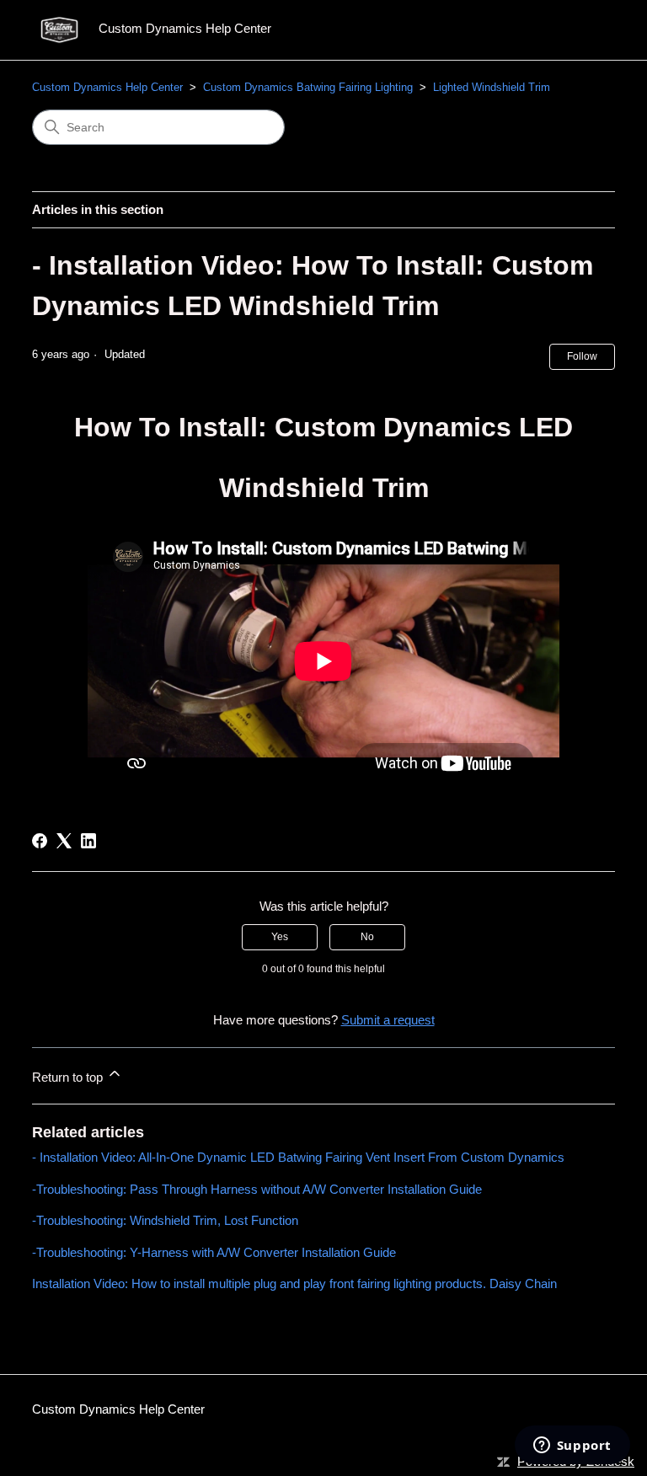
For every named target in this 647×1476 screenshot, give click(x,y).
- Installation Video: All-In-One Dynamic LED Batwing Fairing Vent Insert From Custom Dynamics (298, 1157)
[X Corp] (64, 840)
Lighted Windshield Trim (491, 87)
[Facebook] (39, 840)
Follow (582, 356)
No (367, 937)
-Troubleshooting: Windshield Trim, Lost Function (165, 1220)
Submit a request (388, 1020)
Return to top (69, 1077)
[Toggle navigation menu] (585, 30)
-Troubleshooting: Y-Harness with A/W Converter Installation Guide (214, 1252)
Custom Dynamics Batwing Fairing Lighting (308, 87)
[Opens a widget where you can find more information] (572, 1446)
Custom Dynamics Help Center (107, 87)
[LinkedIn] (88, 840)
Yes (279, 937)
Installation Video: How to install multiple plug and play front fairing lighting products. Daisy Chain (294, 1283)
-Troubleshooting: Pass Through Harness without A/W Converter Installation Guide (257, 1189)
